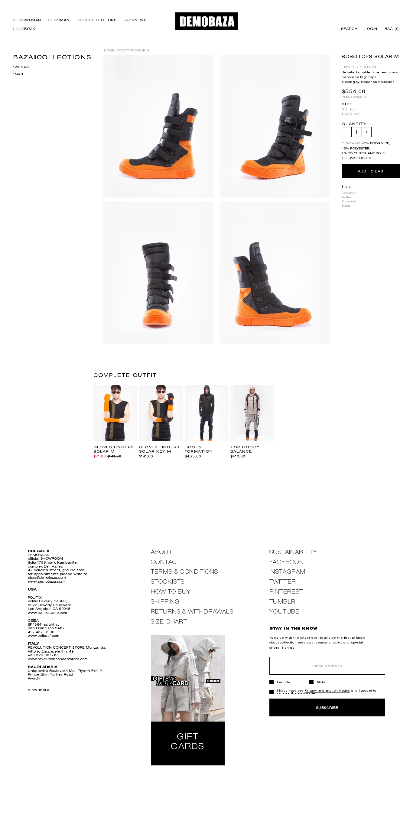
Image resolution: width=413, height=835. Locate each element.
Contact (166, 562)
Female (283, 682)
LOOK (24, 29)
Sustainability (293, 552)
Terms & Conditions (184, 571)
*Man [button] (18, 74)
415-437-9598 (41, 632)
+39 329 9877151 (43, 655)
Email (346, 205)
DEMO (27, 20)
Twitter (346, 196)
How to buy (171, 591)
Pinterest (349, 201)
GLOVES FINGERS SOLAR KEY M (159, 449)
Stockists (168, 581)
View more (39, 690)
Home (109, 50)
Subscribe (327, 707)
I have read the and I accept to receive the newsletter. (326, 692)
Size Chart (350, 113)
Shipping (165, 601)
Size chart (169, 621)
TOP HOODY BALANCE (245, 449)
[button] (390, 29)
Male (321, 682)
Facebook (349, 192)
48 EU (349, 109)
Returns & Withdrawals (192, 611)
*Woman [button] (21, 67)
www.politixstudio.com (47, 612)
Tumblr (282, 601)
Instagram (287, 571)
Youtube (284, 611)
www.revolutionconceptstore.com (58, 659)
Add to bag (371, 171)
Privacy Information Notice (327, 690)
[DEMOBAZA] (206, 21)
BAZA (96, 20)
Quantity (354, 124)
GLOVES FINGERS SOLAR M (113, 449)
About (161, 552)
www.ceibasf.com (43, 635)
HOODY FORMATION (199, 449)
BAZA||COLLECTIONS (52, 57)
